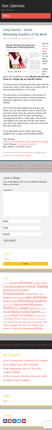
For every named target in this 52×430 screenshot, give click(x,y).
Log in (6, 401)
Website (6, 234)
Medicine (7, 301)
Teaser (15, 315)
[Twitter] (19, 421)
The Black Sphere (40, 316)
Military (15, 301)
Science (11, 155)
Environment (31, 294)
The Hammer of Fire (12, 322)
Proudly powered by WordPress (11, 345)
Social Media (11, 312)
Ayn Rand (15, 283)
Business (26, 283)
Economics (9, 290)
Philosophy (35, 304)
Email (5, 228)
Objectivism (20, 304)
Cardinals (37, 283)
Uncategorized (26, 328)
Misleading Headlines (27, 152)
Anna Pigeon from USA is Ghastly (20, 364)
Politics (9, 308)
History (14, 298)
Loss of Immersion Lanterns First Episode (25, 360)
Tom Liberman (13, 6)
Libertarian (39, 297)
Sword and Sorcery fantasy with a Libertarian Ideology (25, 142)
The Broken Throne (11, 319)
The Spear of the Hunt (26, 144)
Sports (35, 312)
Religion (25, 308)
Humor (21, 297)
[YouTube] (24, 421)
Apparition (6, 283)
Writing (39, 328)
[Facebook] (5, 421)
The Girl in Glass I (40, 319)
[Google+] (10, 421)
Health (44, 152)
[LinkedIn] (14, 421)
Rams (18, 309)
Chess (44, 283)
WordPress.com (44, 345)
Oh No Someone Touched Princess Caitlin (25, 376)
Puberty (5, 155)
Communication (14, 287)
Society (25, 312)
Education (23, 290)
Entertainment (13, 294)
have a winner (45, 47)
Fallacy (41, 294)
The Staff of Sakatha (28, 325)
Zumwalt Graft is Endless (16, 380)
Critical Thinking (36, 287)
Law (28, 297)
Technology (26, 315)
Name (5, 221)
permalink (27, 155)
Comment (8, 190)
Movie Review (8, 305)
